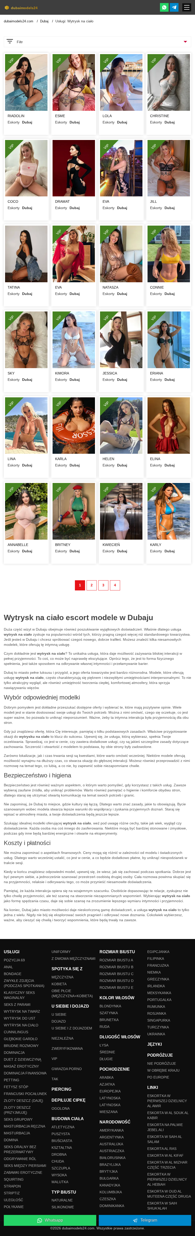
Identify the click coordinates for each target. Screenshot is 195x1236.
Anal (8, 967)
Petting (11, 1080)
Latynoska (110, 1098)
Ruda (104, 1027)
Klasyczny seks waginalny (19, 995)
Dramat (62, 201)
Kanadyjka (110, 1185)
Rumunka (156, 1007)
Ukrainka (156, 1034)
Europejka (110, 1091)
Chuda (58, 1161)
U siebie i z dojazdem (72, 1028)
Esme (60, 116)
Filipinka (155, 959)
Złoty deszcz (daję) (23, 1101)
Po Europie (158, 1077)
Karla (61, 459)
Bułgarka (109, 1178)
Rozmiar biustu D (117, 981)
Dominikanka (112, 1206)
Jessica (110, 373)
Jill (153, 201)
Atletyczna (63, 1127)
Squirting (14, 1179)
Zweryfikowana (67, 1048)
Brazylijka (110, 1165)
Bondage (12, 974)
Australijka (111, 1144)
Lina (11, 459)
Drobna (59, 1154)
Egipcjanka (158, 952)
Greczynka (158, 979)
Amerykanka (112, 1130)
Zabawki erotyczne (23, 1172)
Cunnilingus (16, 1032)
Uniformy (61, 952)
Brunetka (109, 1020)
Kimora (62, 373)
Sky (11, 373)
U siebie (59, 1014)
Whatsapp (54, 1220)
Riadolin (16, 116)
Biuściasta (62, 1141)
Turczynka (158, 1027)
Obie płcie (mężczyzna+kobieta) (72, 993)
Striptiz (12, 1193)
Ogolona (61, 1108)
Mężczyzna (62, 977)
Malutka (60, 1182)
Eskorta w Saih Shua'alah (162, 1205)
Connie (157, 287)
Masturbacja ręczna (24, 1126)
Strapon (12, 1186)
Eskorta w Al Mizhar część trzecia (167, 1164)
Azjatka (107, 1084)
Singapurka (158, 1020)
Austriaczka (112, 1151)
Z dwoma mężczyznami (73, 959)
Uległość (13, 1200)
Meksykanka (159, 993)
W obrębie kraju (163, 1070)
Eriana (156, 373)
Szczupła (61, 1168)
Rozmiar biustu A (116, 960)
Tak (55, 1079)
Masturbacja (17, 1133)
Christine (159, 116)
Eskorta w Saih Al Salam (164, 1139)
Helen (108, 459)
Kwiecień (111, 545)
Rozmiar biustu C (117, 974)
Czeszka (108, 1199)
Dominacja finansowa (25, 1073)
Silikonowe (63, 1207)
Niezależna (62, 1038)
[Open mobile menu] (186, 7)
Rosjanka (156, 1013)
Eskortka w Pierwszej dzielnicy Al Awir (167, 1101)
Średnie (107, 1052)
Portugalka (159, 1000)
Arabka (106, 1077)
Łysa (104, 1045)
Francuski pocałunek (25, 1094)
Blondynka (110, 1006)
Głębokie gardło (21, 1039)
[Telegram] (174, 7)
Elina (155, 459)
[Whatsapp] (164, 7)
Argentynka (112, 1137)
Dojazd (59, 1021)
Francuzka (158, 965)
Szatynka (109, 1013)
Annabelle (18, 545)
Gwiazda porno (67, 1069)
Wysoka (59, 1175)
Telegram (148, 1220)
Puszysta (61, 1134)
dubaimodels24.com (19, 21)
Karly (155, 545)
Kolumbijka (111, 1192)
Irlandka (156, 986)
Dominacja (14, 1053)
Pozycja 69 (14, 960)
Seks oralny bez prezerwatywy (20, 1149)
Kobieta (59, 984)
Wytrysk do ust (20, 1018)
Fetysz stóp (16, 1087)
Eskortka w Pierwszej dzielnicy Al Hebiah (167, 1179)
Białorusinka (112, 1158)
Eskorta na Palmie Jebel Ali (165, 1127)
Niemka (154, 972)
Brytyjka (109, 1171)
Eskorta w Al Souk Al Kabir (167, 1115)
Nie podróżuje (161, 1063)
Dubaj (45, 21)
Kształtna (62, 1148)
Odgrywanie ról (20, 1159)
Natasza (110, 287)
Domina (11, 1140)
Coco (13, 201)
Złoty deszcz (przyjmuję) (17, 1110)
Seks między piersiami (25, 1166)
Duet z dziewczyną (22, 1059)
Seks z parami (17, 1005)
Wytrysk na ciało (21, 1025)
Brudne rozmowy (21, 1046)
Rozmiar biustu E (116, 987)
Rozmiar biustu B (116, 967)
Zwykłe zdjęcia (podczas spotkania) (24, 983)
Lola (107, 116)
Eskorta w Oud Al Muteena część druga (169, 1193)
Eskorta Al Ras (161, 1149)
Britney (62, 545)
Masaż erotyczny (21, 1066)
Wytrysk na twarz (22, 1011)
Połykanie (14, 1207)
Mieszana (109, 1112)
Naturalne (62, 1200)
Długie (106, 1059)
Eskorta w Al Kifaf (165, 1155)
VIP (54, 1059)
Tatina (14, 287)
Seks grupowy (18, 1119)
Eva (106, 201)
